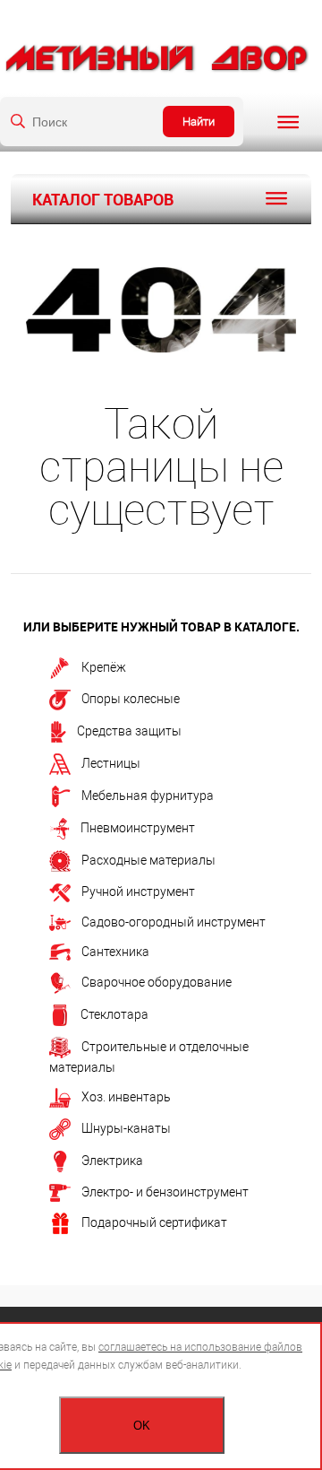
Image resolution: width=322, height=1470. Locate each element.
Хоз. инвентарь (126, 1097)
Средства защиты (129, 730)
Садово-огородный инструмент (173, 922)
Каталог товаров (103, 199)
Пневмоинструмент (137, 827)
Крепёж (103, 666)
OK (141, 1425)
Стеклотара (114, 1013)
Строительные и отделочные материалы (149, 1056)
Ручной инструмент (138, 891)
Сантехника (115, 951)
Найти (198, 121)
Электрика (112, 1160)
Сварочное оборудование (156, 981)
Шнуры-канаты (126, 1128)
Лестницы (110, 762)
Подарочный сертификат (154, 1222)
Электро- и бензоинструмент (165, 1192)
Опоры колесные (130, 699)
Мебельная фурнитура (147, 794)
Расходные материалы (148, 859)
